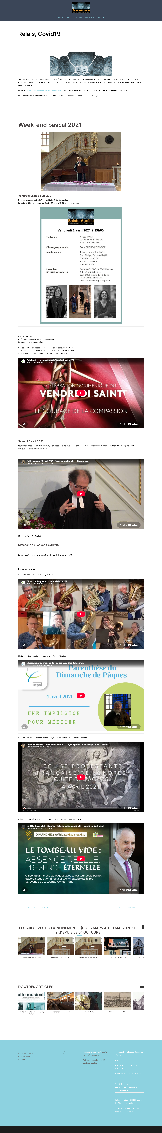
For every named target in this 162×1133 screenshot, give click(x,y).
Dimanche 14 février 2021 (89, 957)
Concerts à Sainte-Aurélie (84, 18)
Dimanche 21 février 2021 (37, 907)
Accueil (60, 18)
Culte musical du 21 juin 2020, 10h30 (32, 1013)
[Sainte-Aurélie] (81, 8)
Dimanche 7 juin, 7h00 (118, 1012)
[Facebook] (64, 1055)
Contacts (22, 1059)
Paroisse (69, 18)
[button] (143, 926)
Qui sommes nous (25, 1054)
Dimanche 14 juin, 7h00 (60, 1012)
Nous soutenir (24, 1057)
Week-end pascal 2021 (32, 957)
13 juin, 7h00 (89, 1012)
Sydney (61, 1129)
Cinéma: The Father (127, 907)
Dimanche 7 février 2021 (117, 957)
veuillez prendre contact (124, 1111)
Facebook (100, 18)
